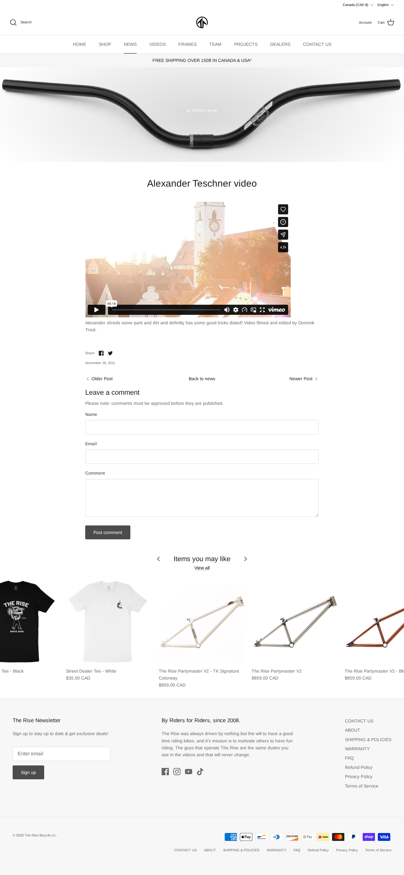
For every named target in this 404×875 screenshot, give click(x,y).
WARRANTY (357, 748)
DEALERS (280, 44)
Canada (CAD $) (355, 5)
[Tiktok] (200, 771)
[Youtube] (188, 771)
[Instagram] (177, 771)
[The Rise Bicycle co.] (202, 22)
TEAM (215, 44)
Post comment (107, 532)
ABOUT (352, 730)
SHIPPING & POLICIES (368, 739)
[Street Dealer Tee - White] (109, 621)
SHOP (105, 44)
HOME (79, 44)
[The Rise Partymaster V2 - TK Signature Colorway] (202, 621)
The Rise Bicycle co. (40, 835)
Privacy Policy (358, 776)
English (383, 5)
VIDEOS (157, 44)
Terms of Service (361, 785)
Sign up (28, 772)
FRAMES (187, 44)
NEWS (130, 44)
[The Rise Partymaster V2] (295, 621)
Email (91, 443)
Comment (95, 473)
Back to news (202, 378)
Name (91, 414)
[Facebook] (165, 771)
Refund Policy (358, 767)
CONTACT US (317, 44)
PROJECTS (246, 44)
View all (202, 567)
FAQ (349, 757)
